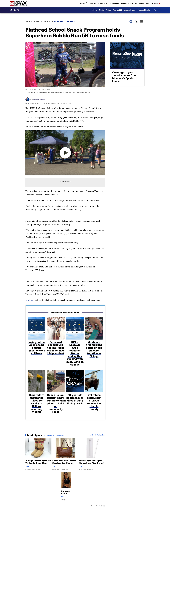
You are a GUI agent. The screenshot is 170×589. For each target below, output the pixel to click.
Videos (94, 10)
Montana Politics (105, 10)
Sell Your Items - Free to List (54, 435)
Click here (29, 299)
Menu (83, 3)
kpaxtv (11, 10)
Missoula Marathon (144, 10)
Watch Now (152, 3)
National (103, 3)
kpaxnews (18, 10)
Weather (114, 3)
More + (156, 10)
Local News (43, 21)
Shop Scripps (137, 3)
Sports (125, 3)
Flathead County (64, 21)
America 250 (117, 10)
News (28, 21)
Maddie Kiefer (39, 100)
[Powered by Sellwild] (102, 506)
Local (93, 3)
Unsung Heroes (130, 10)
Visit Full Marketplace (97, 435)
